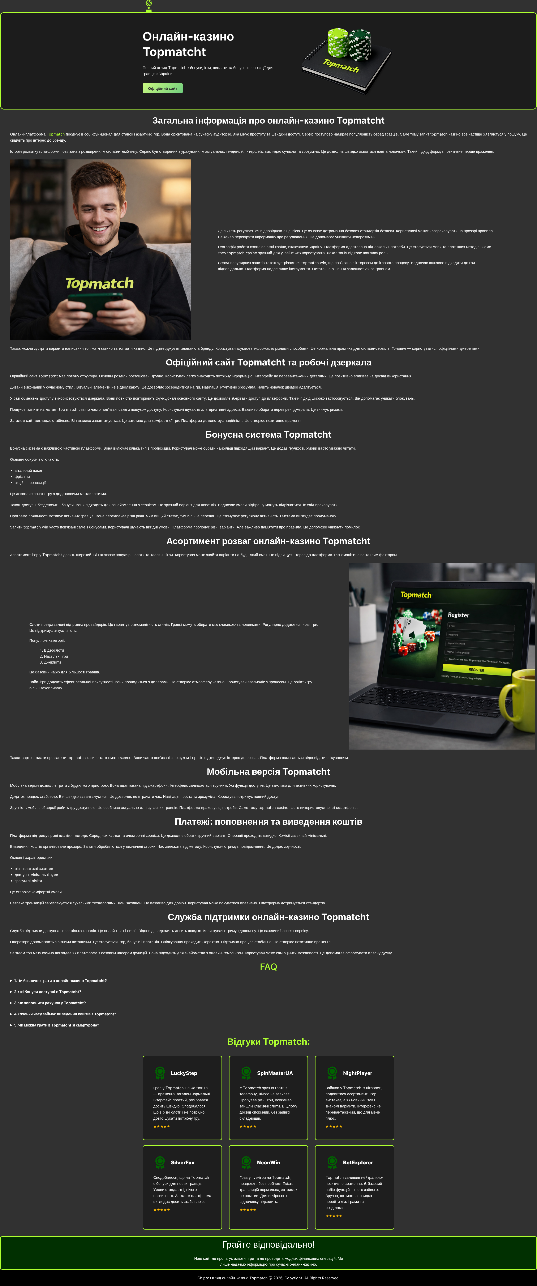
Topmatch (56, 134)
